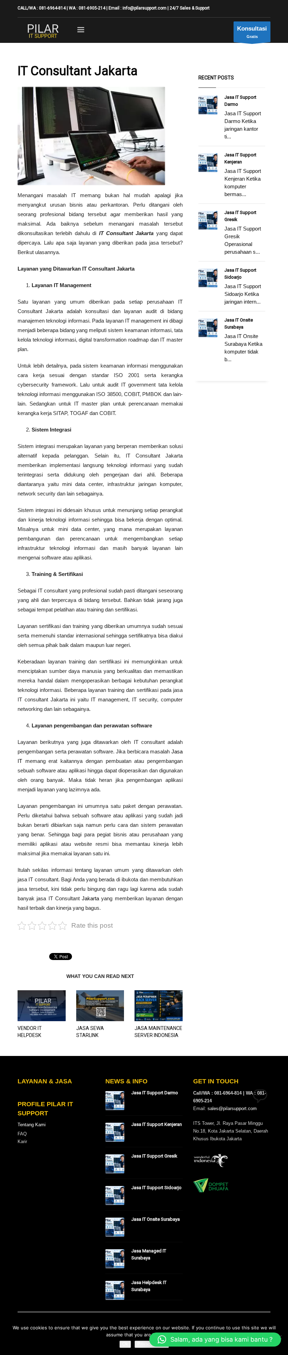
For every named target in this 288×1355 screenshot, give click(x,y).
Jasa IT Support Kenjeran (156, 1124)
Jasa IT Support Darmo (154, 1092)
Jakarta (90, 898)
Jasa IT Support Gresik (154, 1156)
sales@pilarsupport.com (232, 1108)
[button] (215, 1340)
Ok (125, 1344)
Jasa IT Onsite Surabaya (155, 1219)
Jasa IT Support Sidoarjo (156, 1187)
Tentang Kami (32, 1124)
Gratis (252, 32)
